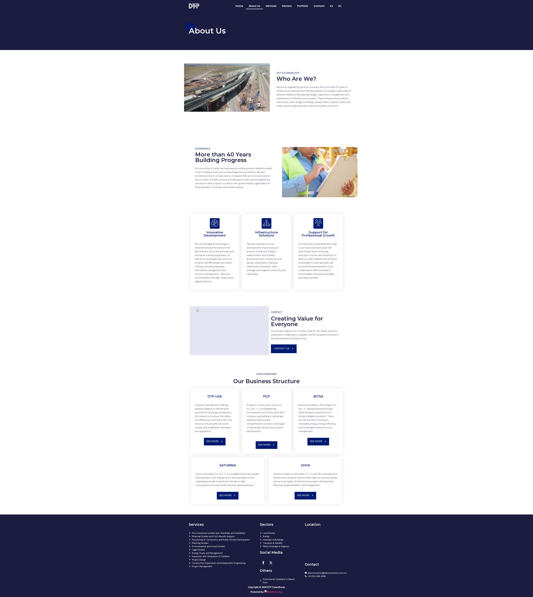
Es (331, 6)
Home (239, 6)
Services (271, 6)
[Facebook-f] (263, 562)
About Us (254, 6)
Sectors (287, 6)
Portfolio (302, 6)
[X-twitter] (270, 562)
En (339, 6)
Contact (319, 6)
